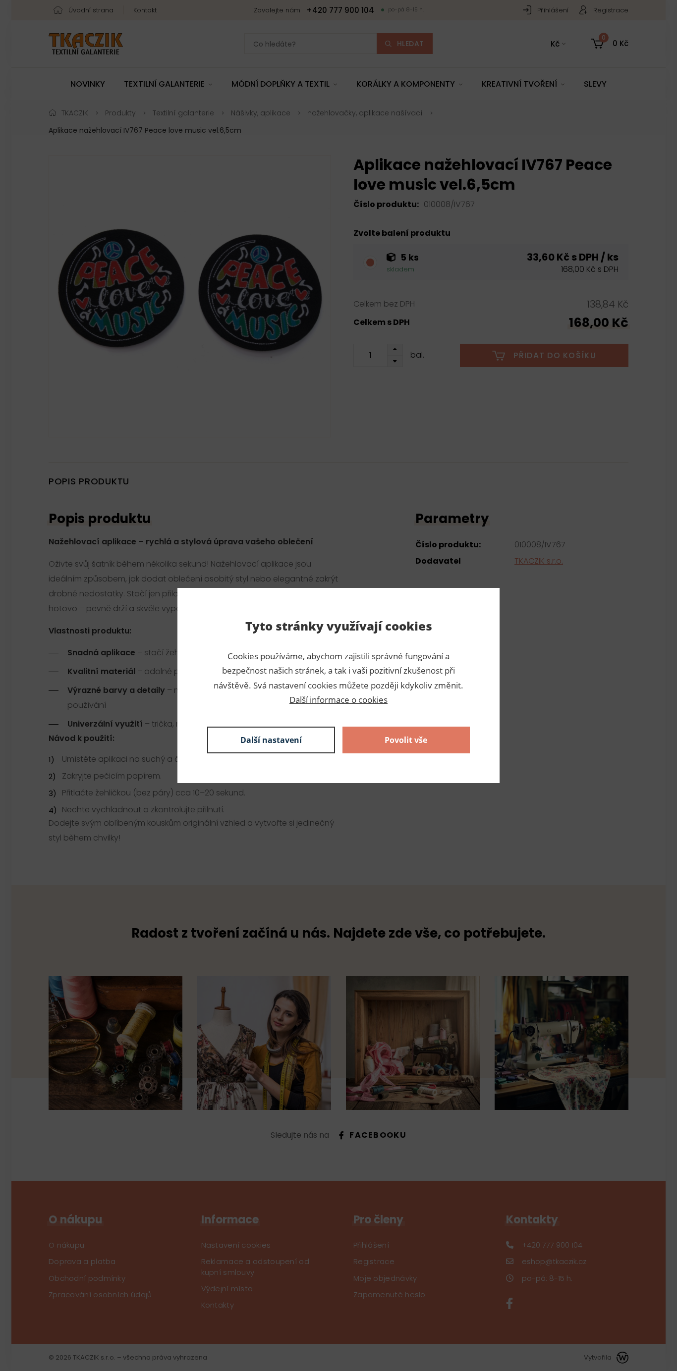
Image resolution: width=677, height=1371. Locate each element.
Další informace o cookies (338, 699)
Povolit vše (406, 740)
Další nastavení (271, 740)
